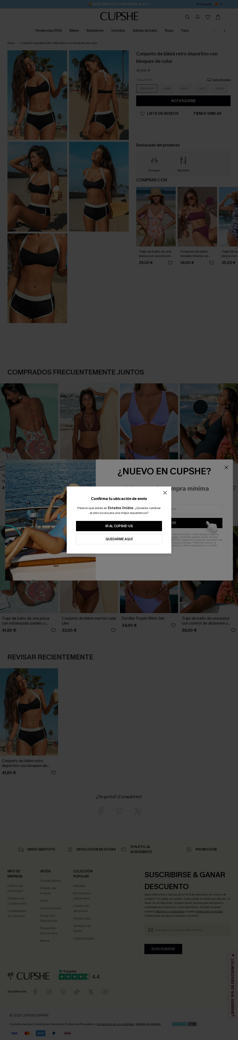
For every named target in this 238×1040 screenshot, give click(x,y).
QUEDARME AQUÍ (119, 539)
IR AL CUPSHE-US (119, 526)
